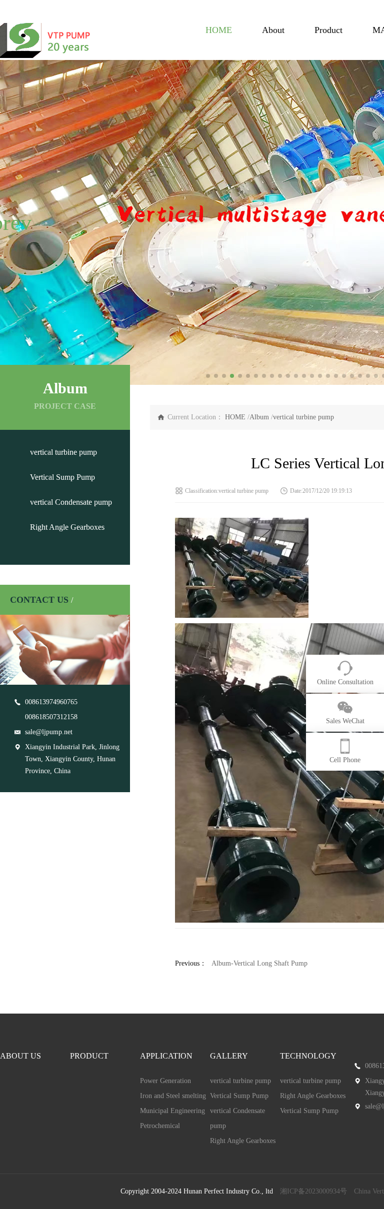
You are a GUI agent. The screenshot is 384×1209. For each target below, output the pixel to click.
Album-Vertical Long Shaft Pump (260, 963)
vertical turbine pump (63, 452)
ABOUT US (20, 1056)
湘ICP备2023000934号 (313, 1191)
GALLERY (229, 1056)
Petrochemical (160, 1126)
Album (259, 417)
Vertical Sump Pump (62, 477)
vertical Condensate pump (71, 502)
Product (328, 30)
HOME (219, 30)
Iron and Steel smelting (173, 1096)
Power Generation (165, 1081)
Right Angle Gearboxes (67, 527)
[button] (11, 222)
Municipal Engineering (172, 1111)
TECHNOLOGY (308, 1056)
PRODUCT (89, 1056)
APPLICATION (166, 1056)
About (273, 30)
